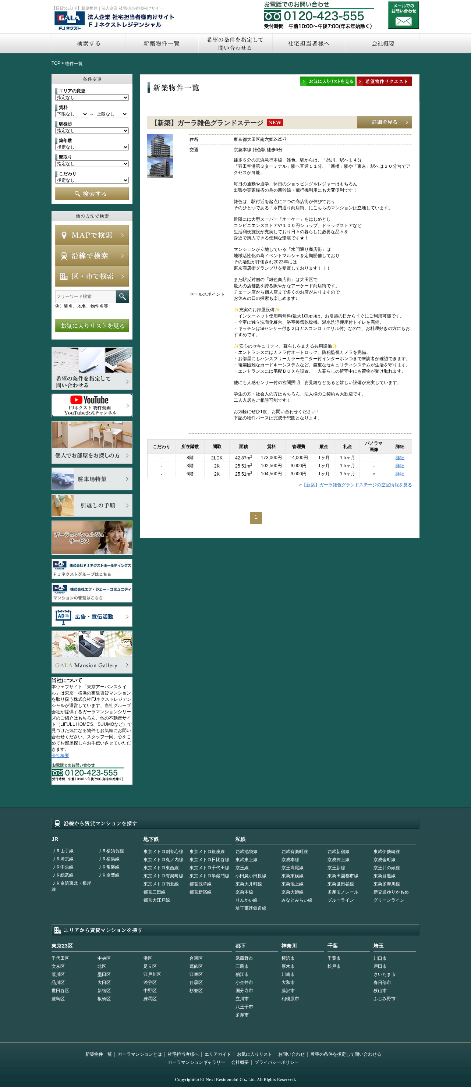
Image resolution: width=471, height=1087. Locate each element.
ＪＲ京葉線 (109, 875)
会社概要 (383, 43)
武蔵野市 (244, 958)
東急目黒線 (384, 875)
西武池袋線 (247, 851)
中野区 (150, 990)
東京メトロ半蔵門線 (209, 875)
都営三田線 (155, 892)
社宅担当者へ (309, 43)
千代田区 (60, 958)
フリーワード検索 (122, 296)
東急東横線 (292, 875)
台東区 (196, 958)
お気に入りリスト (254, 1054)
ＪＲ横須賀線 (111, 850)
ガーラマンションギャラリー (196, 1062)
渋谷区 (150, 982)
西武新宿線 (338, 851)
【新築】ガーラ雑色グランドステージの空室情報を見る (357, 484)
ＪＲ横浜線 (109, 859)
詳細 (400, 457)
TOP (56, 63)
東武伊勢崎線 (386, 851)
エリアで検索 (92, 276)
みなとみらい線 (296, 900)
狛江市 (242, 974)
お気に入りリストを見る (92, 325)
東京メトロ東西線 (161, 867)
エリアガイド (218, 1054)
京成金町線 (384, 859)
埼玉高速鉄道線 (251, 908)
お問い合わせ (403, 15)
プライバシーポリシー (277, 1062)
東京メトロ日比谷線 (209, 859)
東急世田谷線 (340, 884)
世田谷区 (60, 990)
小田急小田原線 (251, 875)
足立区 (150, 966)
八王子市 (244, 1006)
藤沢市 (288, 990)
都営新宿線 (201, 892)
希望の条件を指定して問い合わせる (235, 43)
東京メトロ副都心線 (163, 851)
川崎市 (288, 974)
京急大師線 (292, 892)
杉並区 (196, 990)
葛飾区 (196, 966)
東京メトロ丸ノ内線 (163, 859)
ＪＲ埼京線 (63, 859)
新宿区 (104, 990)
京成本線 (290, 859)
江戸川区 (152, 974)
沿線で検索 (92, 255)
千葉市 (334, 958)
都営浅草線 (201, 884)
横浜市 (288, 958)
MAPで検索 (92, 235)
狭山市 (380, 990)
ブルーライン (340, 900)
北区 (102, 966)
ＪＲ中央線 (63, 867)
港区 (148, 958)
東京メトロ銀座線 (207, 851)
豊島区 (58, 998)
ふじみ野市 (384, 998)
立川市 (242, 998)
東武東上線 (247, 859)
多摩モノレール (342, 892)
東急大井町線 (249, 884)
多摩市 (242, 1014)
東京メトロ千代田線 (209, 867)
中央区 (104, 958)
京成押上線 (338, 859)
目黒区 (196, 982)
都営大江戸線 (157, 900)
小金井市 (244, 982)
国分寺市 (244, 990)
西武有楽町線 (294, 851)
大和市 (288, 982)
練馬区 (150, 998)
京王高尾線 (292, 867)
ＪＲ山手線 (63, 850)
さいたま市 (384, 974)
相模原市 (290, 998)
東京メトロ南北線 (161, 884)
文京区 (58, 966)
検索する (88, 43)
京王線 (242, 867)
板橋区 (104, 998)
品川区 (58, 982)
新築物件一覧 (161, 43)
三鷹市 (242, 966)
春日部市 (382, 982)
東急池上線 (292, 884)
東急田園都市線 (342, 875)
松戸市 (334, 966)
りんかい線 (247, 900)
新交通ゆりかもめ (391, 892)
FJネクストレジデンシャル (115, 21)
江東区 (196, 974)
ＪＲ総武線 (63, 875)
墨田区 (104, 974)
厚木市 (288, 966)
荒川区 (58, 974)
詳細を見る (384, 122)
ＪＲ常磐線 (109, 867)
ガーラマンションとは (140, 1054)
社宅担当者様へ (183, 1054)
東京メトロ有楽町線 (163, 875)
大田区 (104, 982)
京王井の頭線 (386, 867)
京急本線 (244, 892)
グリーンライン (388, 900)
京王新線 (336, 867)
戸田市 (380, 966)
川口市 (380, 958)
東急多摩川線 (386, 884)
